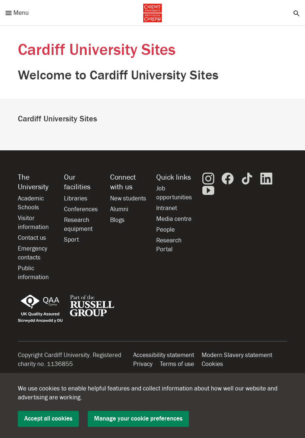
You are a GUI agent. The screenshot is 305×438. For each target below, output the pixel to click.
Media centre (174, 219)
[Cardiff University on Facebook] (228, 178)
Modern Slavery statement (237, 355)
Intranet (166, 208)
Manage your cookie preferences (138, 418)
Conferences (81, 209)
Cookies (212, 364)
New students (128, 198)
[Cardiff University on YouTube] (208, 190)
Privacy (142, 364)
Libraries (75, 198)
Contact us (32, 238)
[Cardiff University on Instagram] (208, 178)
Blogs (117, 220)
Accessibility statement (163, 355)
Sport (71, 239)
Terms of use (177, 364)
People (165, 229)
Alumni (119, 209)
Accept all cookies (48, 418)
